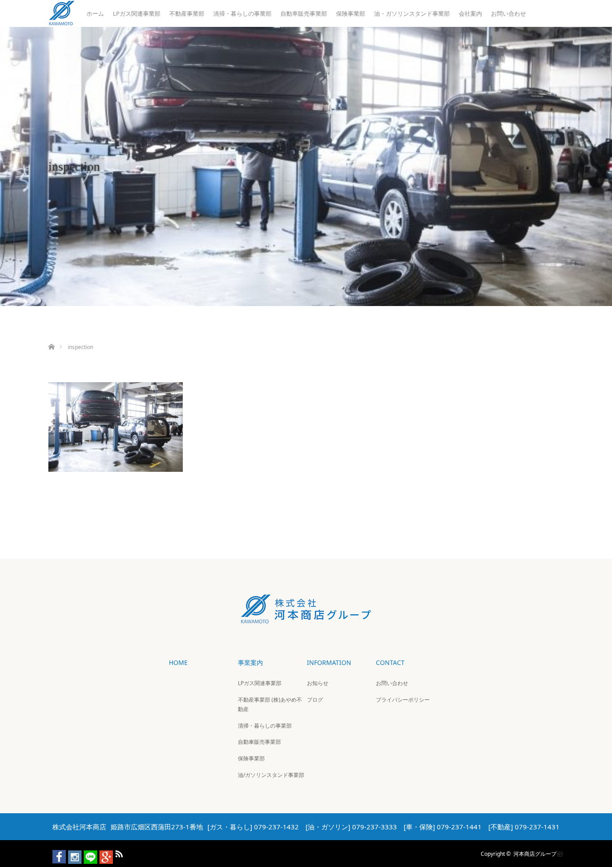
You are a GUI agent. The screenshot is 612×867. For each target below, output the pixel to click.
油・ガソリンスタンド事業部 (412, 13)
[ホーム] (51, 336)
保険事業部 (350, 13)
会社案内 (470, 13)
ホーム (95, 13)
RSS (118, 852)
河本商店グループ (534, 854)
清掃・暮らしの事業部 (242, 13)
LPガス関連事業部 (136, 13)
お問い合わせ (508, 13)
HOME (178, 662)
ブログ (315, 699)
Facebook (55, 852)
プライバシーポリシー (403, 699)
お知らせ (317, 683)
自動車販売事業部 (303, 13)
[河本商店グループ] (306, 617)
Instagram (71, 852)
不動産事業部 (186, 13)
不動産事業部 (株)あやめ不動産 (270, 704)
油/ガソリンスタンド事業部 (271, 775)
